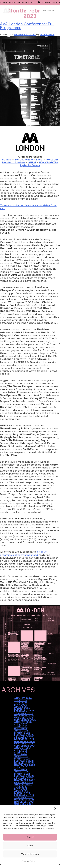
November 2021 (24, 801)
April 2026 (21, 706)
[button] (55, 808)
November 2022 (24, 780)
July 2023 (20, 767)
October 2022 (23, 782)
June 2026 (21, 702)
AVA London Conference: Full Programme (27, 25)
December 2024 (24, 739)
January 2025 (23, 737)
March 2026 (22, 709)
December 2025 (24, 715)
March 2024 (22, 758)
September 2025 (25, 719)
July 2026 (20, 700)
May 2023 (20, 769)
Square (7, 159)
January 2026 (23, 713)
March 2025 (22, 732)
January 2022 (23, 797)
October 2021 (23, 803)
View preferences (30, 854)
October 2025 (23, 717)
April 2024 (21, 756)
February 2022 (24, 795)
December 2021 (24, 799)
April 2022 (21, 790)
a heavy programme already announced (23, 553)
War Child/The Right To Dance (39, 164)
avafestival (47, 34)
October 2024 (23, 743)
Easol (39, 159)
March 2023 (22, 773)
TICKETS (47, 11)
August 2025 (23, 721)
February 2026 (24, 711)
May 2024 (20, 754)
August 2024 (23, 747)
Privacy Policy (28, 861)
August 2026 (23, 698)
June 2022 (20, 786)
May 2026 (20, 704)
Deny (30, 845)
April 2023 (21, 771)
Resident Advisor (13, 162)
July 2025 (20, 724)
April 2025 (21, 730)
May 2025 (20, 728)
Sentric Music (23, 159)
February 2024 (24, 760)
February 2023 (24, 775)
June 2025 (21, 726)
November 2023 (24, 765)
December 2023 (24, 762)
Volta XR (52, 159)
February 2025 (24, 734)
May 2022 (20, 788)
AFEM (32, 162)
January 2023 (23, 778)
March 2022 (22, 793)
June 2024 (21, 752)
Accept (30, 837)
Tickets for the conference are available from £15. (28, 206)
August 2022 (23, 784)
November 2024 (24, 741)
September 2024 (25, 745)
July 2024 (20, 750)
